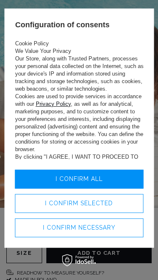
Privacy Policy (52, 104)
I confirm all (79, 178)
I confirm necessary (79, 227)
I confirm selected (79, 203)
